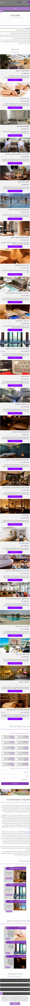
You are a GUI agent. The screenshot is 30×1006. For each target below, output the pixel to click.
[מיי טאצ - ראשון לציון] (15, 311)
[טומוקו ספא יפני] (15, 534)
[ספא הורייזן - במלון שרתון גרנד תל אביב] (15, 145)
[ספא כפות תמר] (15, 89)
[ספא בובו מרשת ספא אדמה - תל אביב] (15, 450)
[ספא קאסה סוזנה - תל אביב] (15, 422)
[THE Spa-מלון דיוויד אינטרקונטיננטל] (15, 700)
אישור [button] (15, 1003)
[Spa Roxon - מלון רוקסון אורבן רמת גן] (15, 589)
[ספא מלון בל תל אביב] (15, 645)
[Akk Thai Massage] (15, 117)
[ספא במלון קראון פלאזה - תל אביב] (15, 200)
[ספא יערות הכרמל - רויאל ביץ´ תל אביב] (15, 339)
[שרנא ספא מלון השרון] (15, 395)
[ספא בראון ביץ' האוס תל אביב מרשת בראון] (15, 478)
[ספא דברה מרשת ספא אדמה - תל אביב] (15, 561)
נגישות (1, 11)
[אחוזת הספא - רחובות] (15, 61)
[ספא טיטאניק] (15, 367)
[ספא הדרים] (15, 506)
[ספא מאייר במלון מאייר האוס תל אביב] (15, 284)
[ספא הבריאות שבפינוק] (15, 256)
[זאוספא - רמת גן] (15, 673)
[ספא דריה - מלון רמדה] (15, 617)
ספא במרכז (27, 832)
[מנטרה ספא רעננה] (15, 172)
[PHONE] (4, 3)
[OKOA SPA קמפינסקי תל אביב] (15, 228)
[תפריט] (1, 3)
